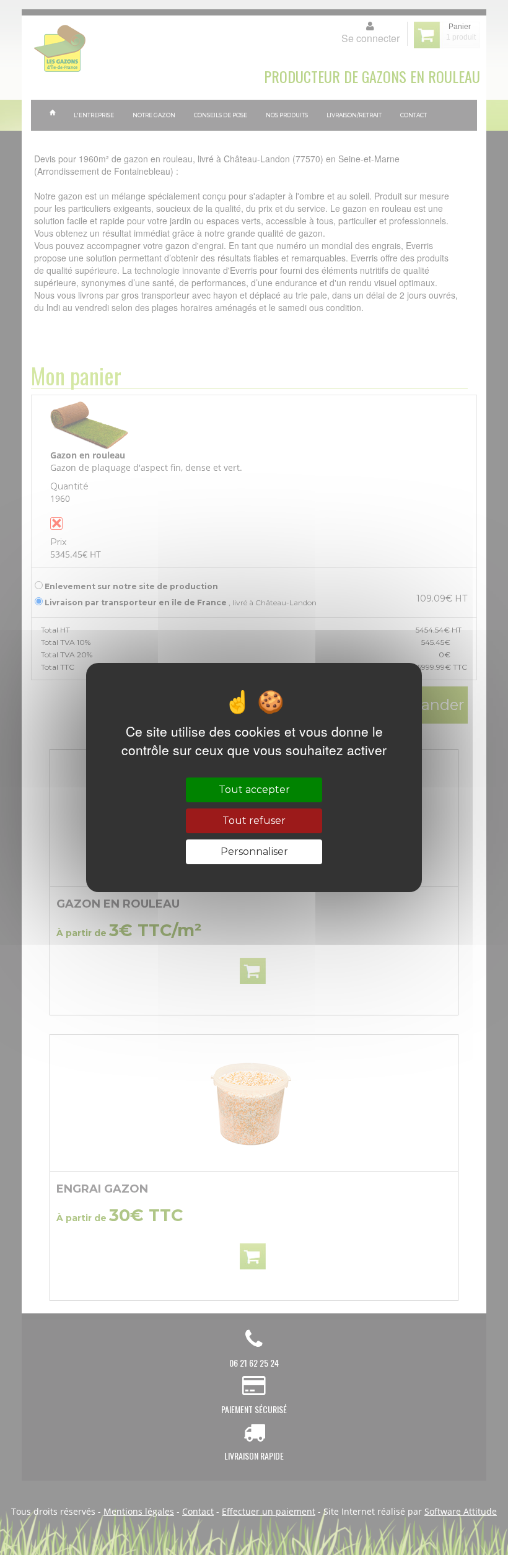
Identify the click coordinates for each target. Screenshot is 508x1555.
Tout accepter (254, 789)
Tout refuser (254, 820)
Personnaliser (254, 851)
